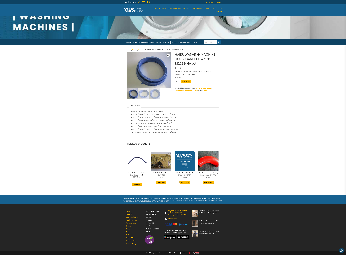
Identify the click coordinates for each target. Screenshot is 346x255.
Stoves (173, 42)
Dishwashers (143, 42)
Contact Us (130, 238)
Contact (218, 12)
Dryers (152, 42)
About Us (162, 9)
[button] (189, 8)
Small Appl (166, 42)
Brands (206, 9)
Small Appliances (174, 9)
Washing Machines (184, 42)
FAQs (128, 235)
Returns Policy (131, 244)
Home (155, 9)
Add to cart (186, 81)
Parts (185, 9)
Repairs (214, 9)
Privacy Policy (131, 241)
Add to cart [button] (137, 184)
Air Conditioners (131, 42)
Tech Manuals (196, 9)
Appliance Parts (131, 220)
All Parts (199, 88)
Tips (220, 9)
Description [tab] (135, 106)
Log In (219, 2)
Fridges (158, 42)
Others (194, 42)
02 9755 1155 (144, 2)
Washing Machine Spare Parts (186, 90)
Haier (140, 50)
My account (210, 2)
